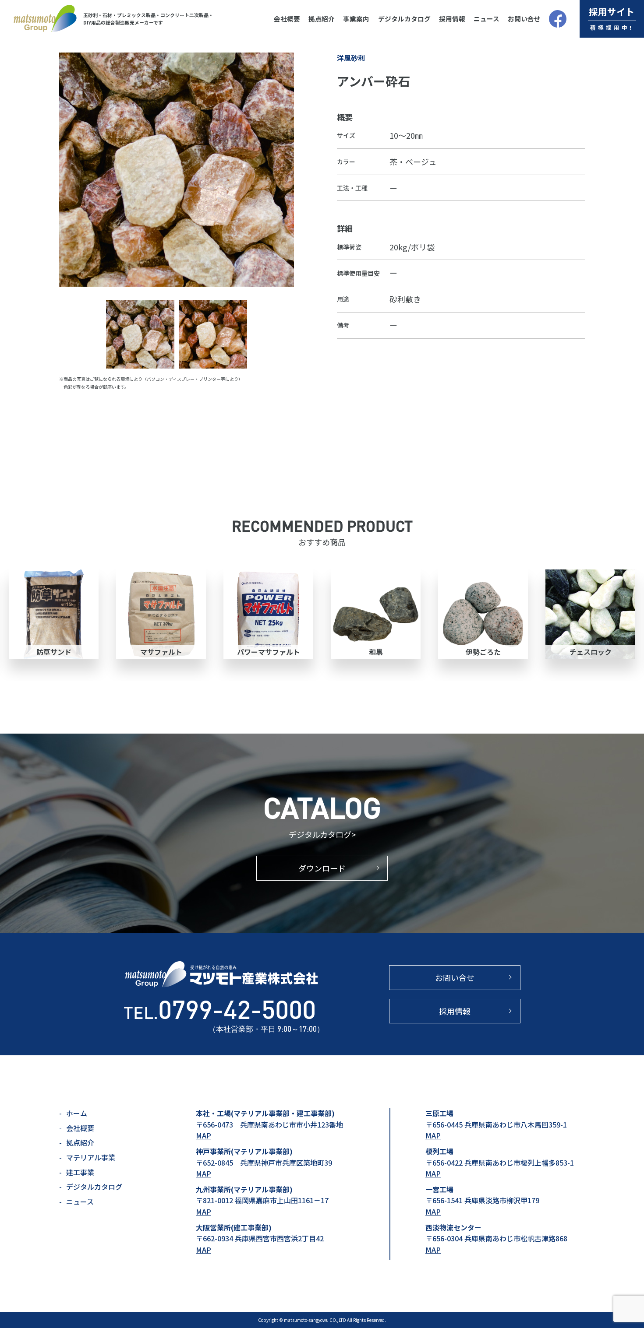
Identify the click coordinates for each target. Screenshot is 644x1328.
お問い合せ (524, 18)
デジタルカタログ (404, 18)
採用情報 (452, 18)
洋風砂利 (351, 58)
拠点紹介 (321, 18)
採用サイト (612, 18)
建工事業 (80, 1172)
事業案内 (356, 18)
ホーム (76, 1113)
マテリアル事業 (90, 1157)
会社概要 (287, 18)
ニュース (486, 18)
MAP (203, 1135)
